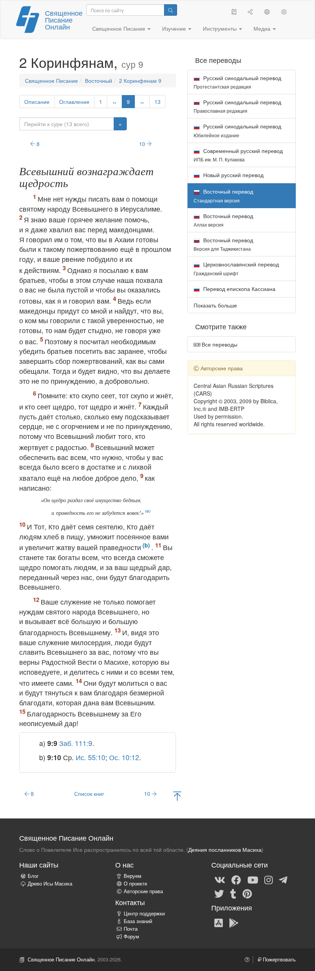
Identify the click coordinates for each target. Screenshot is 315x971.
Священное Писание (51, 80)
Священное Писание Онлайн (64, 19)
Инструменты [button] (220, 28)
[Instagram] (268, 879)
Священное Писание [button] (119, 28)
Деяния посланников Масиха (225, 849)
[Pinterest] (247, 893)
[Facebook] (236, 879)
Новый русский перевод (233, 175)
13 (157, 101)
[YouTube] (252, 879)
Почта (131, 928)
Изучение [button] (174, 28)
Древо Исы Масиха (50, 883)
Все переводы (218, 344)
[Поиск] (170, 10)
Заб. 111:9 (75, 743)
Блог (33, 875)
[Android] (234, 922)
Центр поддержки (144, 913)
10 (143, 144)
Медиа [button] (263, 28)
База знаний (138, 921)
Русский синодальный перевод (237, 82)
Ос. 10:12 (124, 757)
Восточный (98, 80)
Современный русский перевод (238, 155)
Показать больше (215, 305)
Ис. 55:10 (90, 757)
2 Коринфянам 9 (140, 80)
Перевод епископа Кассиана (238, 288)
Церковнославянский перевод (236, 268)
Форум (131, 936)
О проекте (135, 883)
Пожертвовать (278, 959)
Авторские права (143, 891)
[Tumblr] (233, 893)
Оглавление (74, 101)
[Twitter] (219, 893)
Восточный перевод (223, 220)
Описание (37, 101)
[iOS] (218, 922)
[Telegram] (283, 879)
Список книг (89, 793)
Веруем (132, 875)
